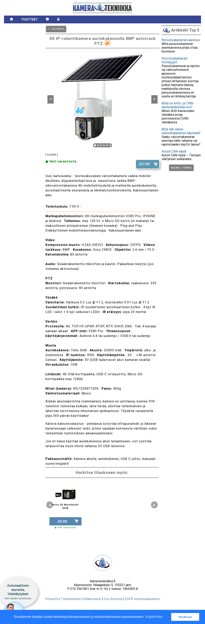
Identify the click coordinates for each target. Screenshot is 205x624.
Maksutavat (92, 599)
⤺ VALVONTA (56, 29)
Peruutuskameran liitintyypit (174, 60)
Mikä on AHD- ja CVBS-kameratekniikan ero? (178, 105)
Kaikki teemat (181, 167)
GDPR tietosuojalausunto (142, 599)
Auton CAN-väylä (174, 151)
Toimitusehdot (71, 599)
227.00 (144, 164)
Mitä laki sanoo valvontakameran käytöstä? (181, 131)
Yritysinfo (51, 599)
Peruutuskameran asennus (181, 40)
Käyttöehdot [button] (154, 616)
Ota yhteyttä (113, 599)
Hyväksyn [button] (185, 616)
